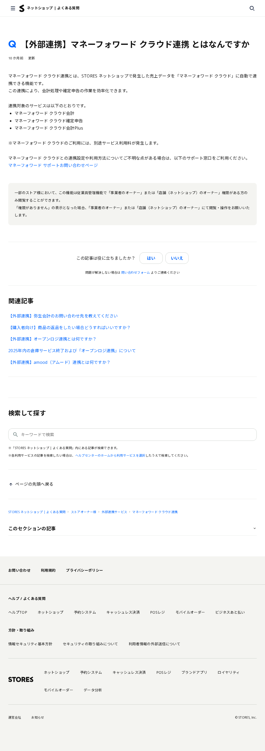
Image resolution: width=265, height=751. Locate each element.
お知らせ (37, 717)
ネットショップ (50, 612)
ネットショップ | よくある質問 (53, 7)
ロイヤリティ (229, 672)
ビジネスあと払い (230, 612)
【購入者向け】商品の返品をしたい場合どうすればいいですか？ (69, 327)
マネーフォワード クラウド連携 (155, 512)
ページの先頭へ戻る (34, 484)
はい (151, 258)
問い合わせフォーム (135, 272)
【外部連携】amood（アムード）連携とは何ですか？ (59, 362)
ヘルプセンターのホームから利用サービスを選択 (110, 455)
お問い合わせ (19, 570)
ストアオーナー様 (84, 512)
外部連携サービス (114, 512)
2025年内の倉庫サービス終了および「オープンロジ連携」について (72, 350)
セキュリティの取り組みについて (90, 643)
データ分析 (93, 690)
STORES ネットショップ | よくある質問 (36, 512)
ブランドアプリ (194, 672)
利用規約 (48, 570)
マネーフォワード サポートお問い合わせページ (53, 165)
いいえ (177, 258)
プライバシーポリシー (84, 570)
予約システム (85, 612)
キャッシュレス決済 (123, 612)
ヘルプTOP (17, 612)
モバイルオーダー (190, 612)
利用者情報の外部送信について (154, 643)
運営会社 (14, 717)
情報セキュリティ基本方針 (30, 643)
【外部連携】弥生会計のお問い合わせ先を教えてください (63, 316)
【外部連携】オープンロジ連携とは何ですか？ (52, 339)
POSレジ (157, 612)
